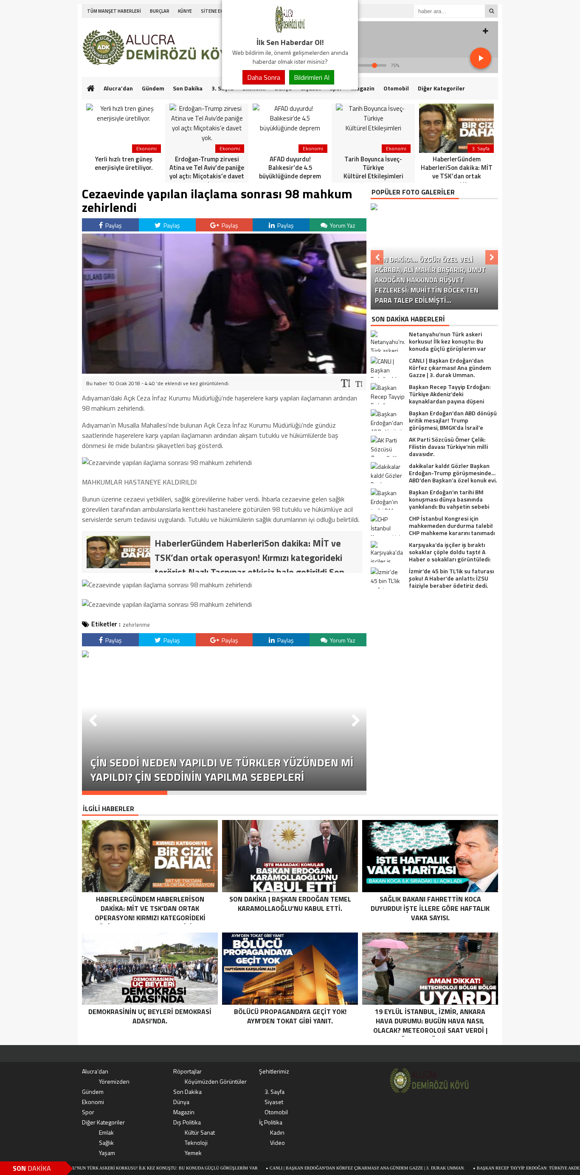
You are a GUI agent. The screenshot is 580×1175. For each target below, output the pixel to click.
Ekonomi (93, 1101)
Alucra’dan (118, 88)
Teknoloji (196, 1142)
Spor (88, 1111)
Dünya (181, 1101)
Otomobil (396, 88)
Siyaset (274, 1101)
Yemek (193, 1152)
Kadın (277, 1132)
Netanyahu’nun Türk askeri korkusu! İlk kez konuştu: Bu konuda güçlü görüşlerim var (107, 1168)
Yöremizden (114, 1081)
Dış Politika (187, 1122)
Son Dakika (188, 88)
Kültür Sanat (200, 1132)
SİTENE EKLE (214, 11)
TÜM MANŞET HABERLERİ (114, 11)
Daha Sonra (263, 77)
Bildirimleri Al (311, 77)
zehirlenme (136, 624)
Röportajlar (187, 1071)
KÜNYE (185, 11)
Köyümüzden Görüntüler (216, 1081)
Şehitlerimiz (274, 1071)
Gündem (153, 88)
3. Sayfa (274, 1091)
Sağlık (106, 1142)
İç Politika (270, 1122)
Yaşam (107, 1152)
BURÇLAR (159, 11)
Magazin (362, 88)
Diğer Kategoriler (441, 88)
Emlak (106, 1132)
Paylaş (113, 225)
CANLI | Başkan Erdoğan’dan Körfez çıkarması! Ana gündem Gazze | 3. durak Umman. (320, 1168)
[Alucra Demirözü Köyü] (290, 31)
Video (277, 1142)
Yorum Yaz (342, 225)
